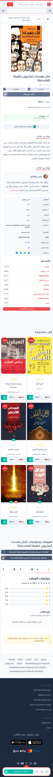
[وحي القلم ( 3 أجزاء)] (39, 421)
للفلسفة (11, 659)
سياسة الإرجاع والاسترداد (42, 700)
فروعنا (48, 728)
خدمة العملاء (46, 723)
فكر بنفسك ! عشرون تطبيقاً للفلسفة (37, 663)
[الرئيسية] (48, 19)
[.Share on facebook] (17, 253)
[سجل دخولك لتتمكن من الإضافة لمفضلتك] (40, 85)
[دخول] (37, 771)
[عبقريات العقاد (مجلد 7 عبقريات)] (13, 355)
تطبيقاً (20, 659)
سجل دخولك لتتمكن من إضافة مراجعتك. (26, 622)
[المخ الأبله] (39, 355)
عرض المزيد (15, 190)
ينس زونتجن (36, 176)
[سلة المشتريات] (41, 771)
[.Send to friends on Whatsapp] (25, 253)
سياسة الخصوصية (44, 695)
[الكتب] (46, 771)
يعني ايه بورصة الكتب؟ (43, 709)
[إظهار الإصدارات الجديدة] (26, 766)
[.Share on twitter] (21, 253)
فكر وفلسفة (25, 232)
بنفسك (28, 659)
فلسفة (19, 663)
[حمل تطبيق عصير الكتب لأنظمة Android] (18, 742)
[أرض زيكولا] (13, 483)
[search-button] (10, 4)
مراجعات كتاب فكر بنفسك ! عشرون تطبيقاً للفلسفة (26, 671)
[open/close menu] (3, 4)
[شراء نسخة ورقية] (39, 397)
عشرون (43, 659)
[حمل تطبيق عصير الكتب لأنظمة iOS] (35, 742)
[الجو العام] (49, 10)
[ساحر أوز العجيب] (3, 10)
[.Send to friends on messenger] (29, 253)
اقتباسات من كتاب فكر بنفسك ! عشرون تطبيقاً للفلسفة (27, 667)
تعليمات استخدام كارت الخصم (40, 705)
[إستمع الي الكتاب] (16, 502)
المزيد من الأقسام (26, 309)
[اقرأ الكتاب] (14, 440)
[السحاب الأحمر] (13, 421)
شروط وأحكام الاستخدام (42, 690)
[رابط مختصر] (17, 248)
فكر (36, 659)
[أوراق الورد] (39, 483)
